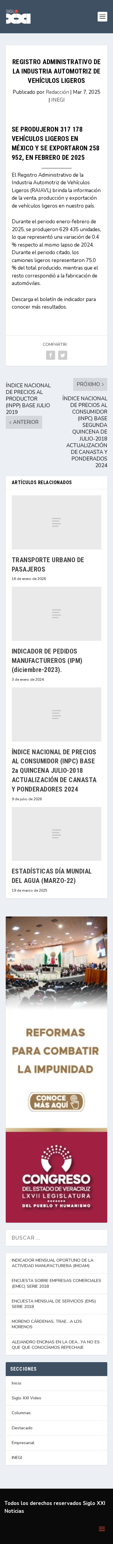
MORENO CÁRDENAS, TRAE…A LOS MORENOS (47, 1324)
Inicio (16, 1383)
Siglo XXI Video (26, 1398)
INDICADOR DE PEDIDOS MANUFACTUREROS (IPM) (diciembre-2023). (47, 660)
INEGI (58, 100)
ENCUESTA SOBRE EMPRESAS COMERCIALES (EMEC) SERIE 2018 (56, 1283)
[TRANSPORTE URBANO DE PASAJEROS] (57, 522)
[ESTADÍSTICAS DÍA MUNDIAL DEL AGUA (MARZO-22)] (57, 834)
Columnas (21, 1413)
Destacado (22, 1428)
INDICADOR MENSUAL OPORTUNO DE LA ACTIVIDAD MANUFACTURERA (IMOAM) (52, 1263)
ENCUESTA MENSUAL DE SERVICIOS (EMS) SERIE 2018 (54, 1304)
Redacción (57, 92)
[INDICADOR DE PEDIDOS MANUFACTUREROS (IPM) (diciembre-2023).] (57, 614)
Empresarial (23, 1443)
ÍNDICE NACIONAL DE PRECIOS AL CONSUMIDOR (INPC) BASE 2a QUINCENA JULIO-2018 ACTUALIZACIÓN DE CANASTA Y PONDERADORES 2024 (54, 770)
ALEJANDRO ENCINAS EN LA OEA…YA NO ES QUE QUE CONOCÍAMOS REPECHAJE (56, 1344)
